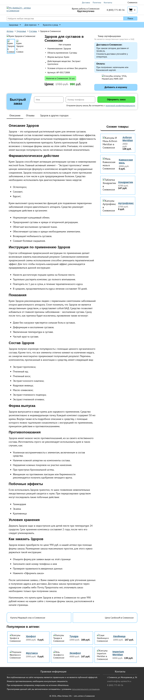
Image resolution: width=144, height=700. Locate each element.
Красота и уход (50, 24)
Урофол (31, 636)
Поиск (130, 18)
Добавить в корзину (115, 87)
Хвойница (119, 636)
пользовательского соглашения (85, 689)
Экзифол (75, 653)
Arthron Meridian (127, 139)
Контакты (108, 2)
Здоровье (13, 24)
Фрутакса (32, 653)
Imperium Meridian (118, 653)
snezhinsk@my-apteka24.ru (119, 681)
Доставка (86, 2)
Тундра (73, 636)
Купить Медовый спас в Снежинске (27, 617)
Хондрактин (125, 182)
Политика (97, 2)
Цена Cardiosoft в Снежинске (119, 617)
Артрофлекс (126, 203)
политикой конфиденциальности (120, 105)
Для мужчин (31, 24)
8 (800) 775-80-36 (116, 9)
